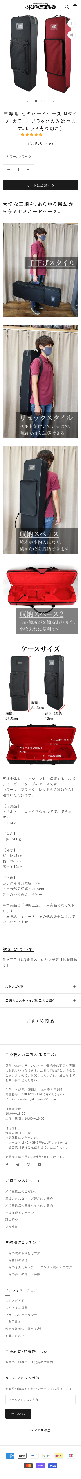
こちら (61, 1157)
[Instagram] (28, 1165)
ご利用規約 (13, 1321)
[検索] (67, 6)
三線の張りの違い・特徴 (22, 1274)
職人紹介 (11, 1219)
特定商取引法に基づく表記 (24, 1329)
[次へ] (53, 101)
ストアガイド (14, 986)
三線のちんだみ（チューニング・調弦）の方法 (38, 1267)
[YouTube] (39, 1165)
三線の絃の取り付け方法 (22, 1253)
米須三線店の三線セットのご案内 (29, 1205)
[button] (32, 134)
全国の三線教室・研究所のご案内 (29, 1362)
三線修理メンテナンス (21, 1212)
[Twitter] (18, 1165)
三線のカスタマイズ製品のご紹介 (30, 1000)
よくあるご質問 (16, 1307)
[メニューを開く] (6, 6)
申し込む (18, 1413)
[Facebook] (7, 1165)
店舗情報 (11, 1227)
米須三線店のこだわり (21, 1191)
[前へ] (27, 101)
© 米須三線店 (40, 1430)
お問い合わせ (15, 1336)
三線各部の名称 (16, 1260)
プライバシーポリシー (21, 1314)
